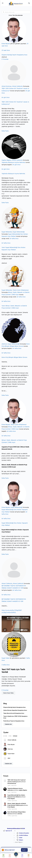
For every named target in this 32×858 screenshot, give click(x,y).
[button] (22, 842)
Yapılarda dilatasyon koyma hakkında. (13, 162)
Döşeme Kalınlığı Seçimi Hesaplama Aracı (14, 707)
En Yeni (5, 736)
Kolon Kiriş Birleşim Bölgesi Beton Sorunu (14, 357)
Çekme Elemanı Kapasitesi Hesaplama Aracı (15, 710)
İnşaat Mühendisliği (19, 232)
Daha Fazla (5, 131)
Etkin (10, 736)
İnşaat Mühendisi (7, 232)
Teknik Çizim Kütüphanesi (21, 290)
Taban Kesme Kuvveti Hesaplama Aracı (13, 713)
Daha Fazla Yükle (8, 693)
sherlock (4, 344)
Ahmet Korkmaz (6, 86)
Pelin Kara (10, 749)
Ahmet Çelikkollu (17, 86)
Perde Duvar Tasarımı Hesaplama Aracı (13, 721)
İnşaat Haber (6, 658)
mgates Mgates (6, 160)
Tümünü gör (8, 724)
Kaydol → (24, 850)
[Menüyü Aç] (3, 3)
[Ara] (29, 3)
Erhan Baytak (6, 43)
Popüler (15, 736)
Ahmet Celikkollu (7, 583)
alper (9, 758)
